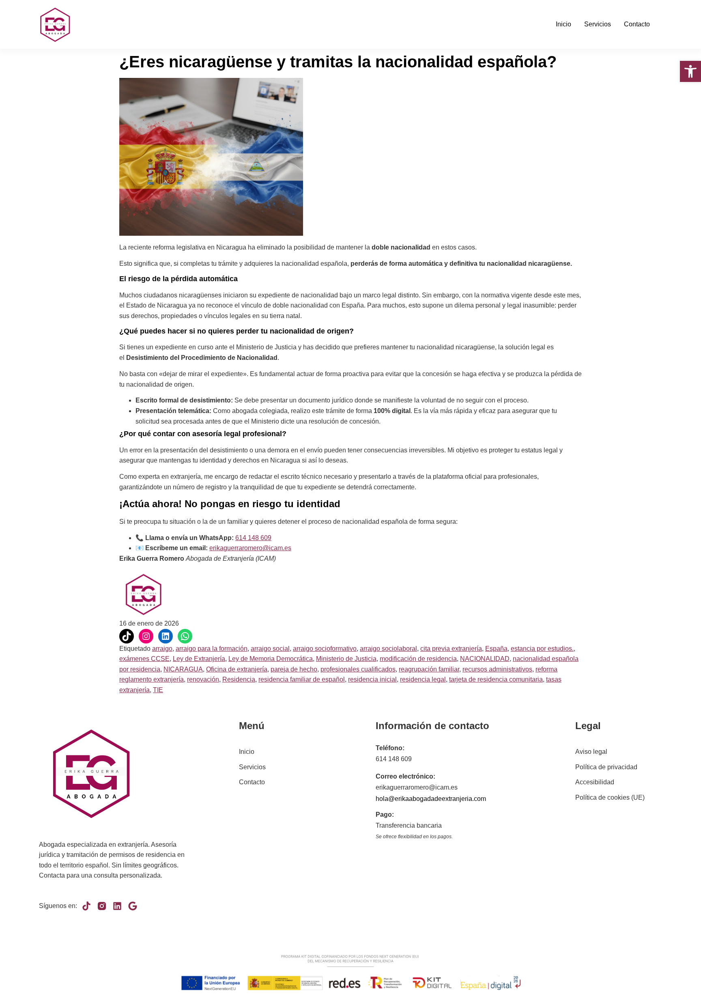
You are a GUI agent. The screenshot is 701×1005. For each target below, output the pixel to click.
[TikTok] (126, 636)
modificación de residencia (418, 658)
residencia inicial (372, 679)
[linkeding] (117, 906)
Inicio (563, 24)
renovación (203, 679)
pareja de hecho (294, 669)
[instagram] (101, 906)
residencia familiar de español (301, 679)
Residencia (238, 679)
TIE (158, 689)
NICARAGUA (183, 669)
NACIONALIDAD (485, 658)
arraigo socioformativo (325, 648)
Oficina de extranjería (236, 669)
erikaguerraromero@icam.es (250, 547)
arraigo (162, 648)
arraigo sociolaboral (388, 648)
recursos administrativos (497, 669)
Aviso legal (591, 751)
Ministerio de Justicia (346, 658)
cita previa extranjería (451, 648)
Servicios (597, 24)
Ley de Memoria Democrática (270, 658)
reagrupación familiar (429, 669)
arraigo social (270, 648)
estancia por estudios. (542, 648)
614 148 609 (253, 537)
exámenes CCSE (144, 658)
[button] (690, 71)
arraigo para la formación (211, 648)
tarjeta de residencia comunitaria (496, 679)
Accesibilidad (594, 782)
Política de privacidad (606, 767)
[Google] (132, 906)
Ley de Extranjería (199, 658)
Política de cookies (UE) (610, 797)
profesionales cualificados (358, 669)
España (496, 648)
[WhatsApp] (185, 636)
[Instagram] (146, 636)
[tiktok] (86, 906)
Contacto (637, 24)
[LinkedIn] (165, 636)
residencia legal (423, 679)
